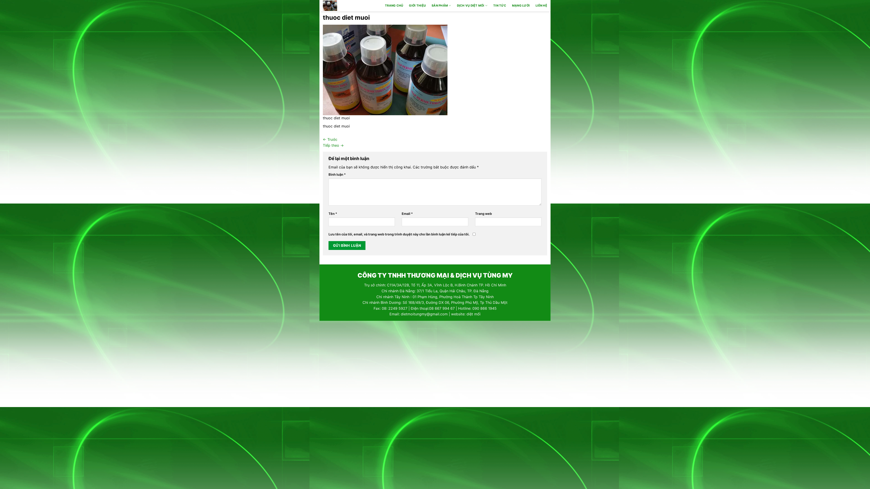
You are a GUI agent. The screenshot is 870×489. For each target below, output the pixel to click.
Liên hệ (541, 5)
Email (407, 214)
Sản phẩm (440, 5)
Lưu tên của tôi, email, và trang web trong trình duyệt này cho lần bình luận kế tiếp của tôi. (399, 234)
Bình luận (337, 174)
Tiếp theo (333, 145)
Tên (333, 214)
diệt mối (473, 314)
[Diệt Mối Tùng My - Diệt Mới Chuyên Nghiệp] (343, 5)
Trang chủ (394, 5)
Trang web (483, 214)
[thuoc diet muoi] (385, 69)
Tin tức (499, 5)
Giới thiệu (417, 5)
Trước (330, 139)
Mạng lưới (521, 5)
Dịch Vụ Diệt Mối (470, 5)
